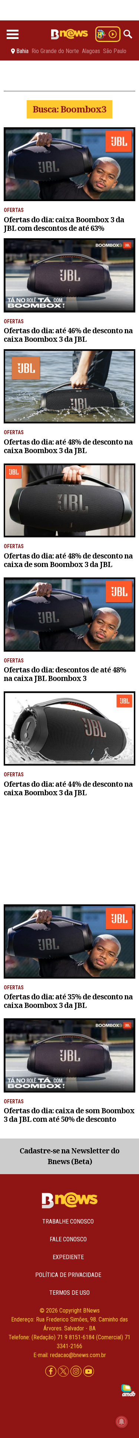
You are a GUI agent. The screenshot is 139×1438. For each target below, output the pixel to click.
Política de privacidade (68, 1274)
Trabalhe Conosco (68, 1221)
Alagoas (91, 51)
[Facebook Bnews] (51, 1371)
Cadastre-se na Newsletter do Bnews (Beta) (69, 1156)
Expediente (68, 1257)
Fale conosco (68, 1239)
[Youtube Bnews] (88, 1371)
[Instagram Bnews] (76, 1371)
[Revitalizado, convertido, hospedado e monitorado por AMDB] (128, 1389)
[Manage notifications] (122, 1422)
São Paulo (114, 51)
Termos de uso (69, 1292)
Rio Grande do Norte (55, 51)
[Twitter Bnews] (64, 1371)
